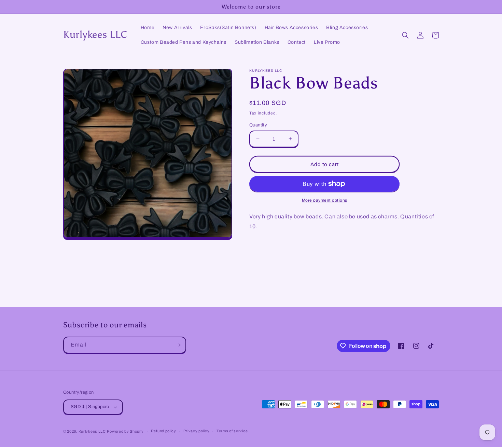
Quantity (258, 124)
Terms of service (232, 431)
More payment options (324, 200)
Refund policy (163, 431)
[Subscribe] (177, 345)
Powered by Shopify (125, 431)
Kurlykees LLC (92, 431)
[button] (405, 35)
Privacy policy (196, 431)
